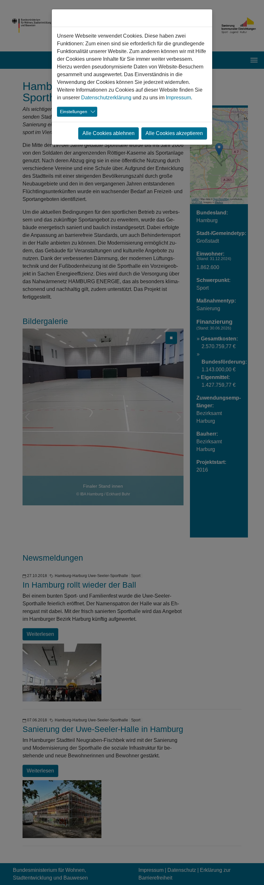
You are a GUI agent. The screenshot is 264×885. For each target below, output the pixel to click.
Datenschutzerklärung (106, 97)
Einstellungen (73, 111)
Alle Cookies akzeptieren (174, 133)
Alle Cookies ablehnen (108, 133)
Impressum (178, 97)
